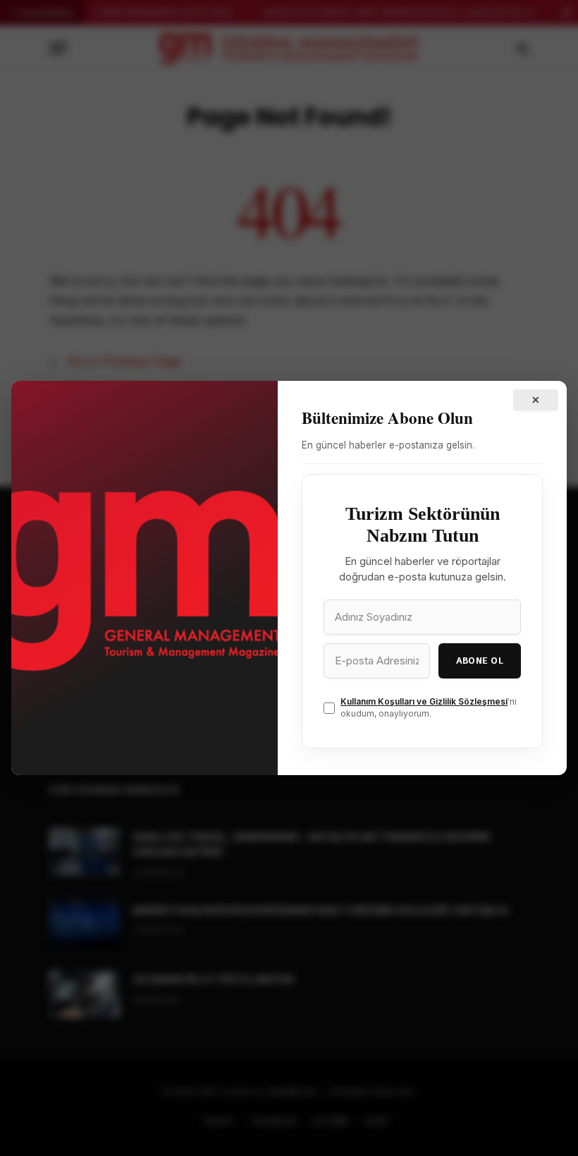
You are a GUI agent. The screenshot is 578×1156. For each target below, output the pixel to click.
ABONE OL (479, 661)
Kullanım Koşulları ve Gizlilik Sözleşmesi (424, 701)
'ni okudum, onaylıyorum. (428, 707)
